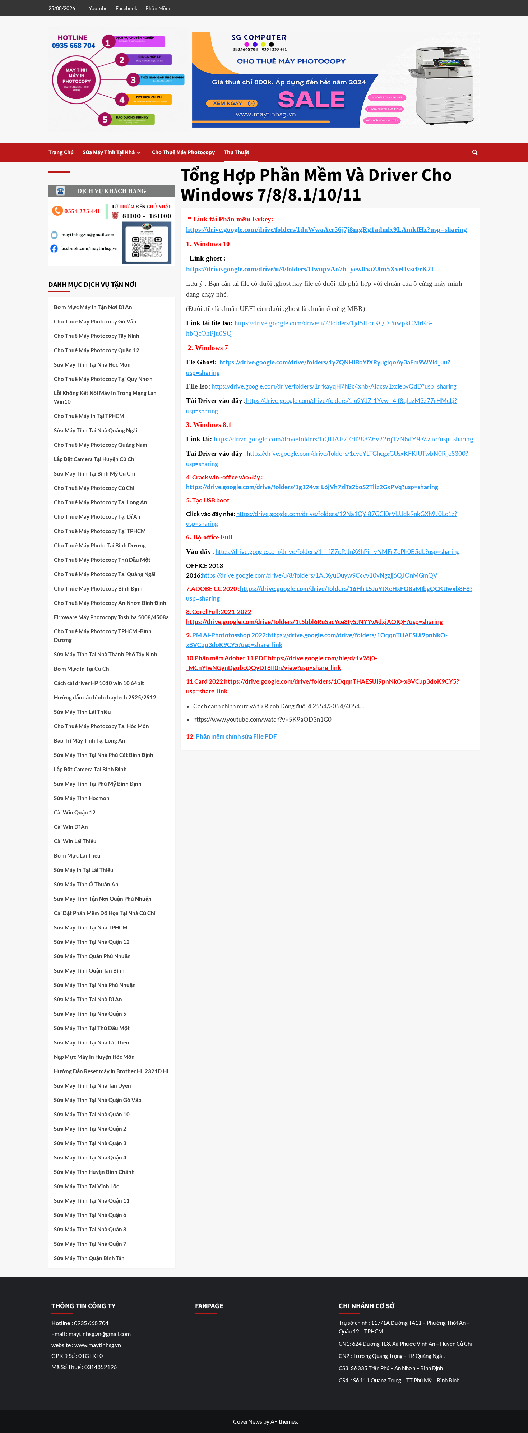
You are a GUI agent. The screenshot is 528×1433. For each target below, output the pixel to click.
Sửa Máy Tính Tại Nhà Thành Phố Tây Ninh (105, 654)
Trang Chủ (61, 152)
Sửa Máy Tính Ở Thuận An (86, 884)
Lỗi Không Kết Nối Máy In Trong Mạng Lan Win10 (105, 397)
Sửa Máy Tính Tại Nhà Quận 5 (90, 1013)
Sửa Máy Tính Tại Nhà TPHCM (91, 927)
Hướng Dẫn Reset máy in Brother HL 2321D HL (112, 1071)
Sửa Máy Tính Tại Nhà (109, 152)
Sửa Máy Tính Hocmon (82, 798)
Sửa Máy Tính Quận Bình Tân (89, 1258)
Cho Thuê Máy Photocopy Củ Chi (94, 487)
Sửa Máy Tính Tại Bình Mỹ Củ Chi (94, 473)
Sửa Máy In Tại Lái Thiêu (84, 870)
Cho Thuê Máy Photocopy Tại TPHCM (100, 531)
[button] (475, 152)
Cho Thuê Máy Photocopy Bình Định (98, 588)
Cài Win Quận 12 (75, 812)
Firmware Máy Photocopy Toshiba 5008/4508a (111, 617)
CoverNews (247, 1421)
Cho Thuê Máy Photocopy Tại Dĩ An (97, 516)
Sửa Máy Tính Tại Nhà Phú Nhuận (95, 985)
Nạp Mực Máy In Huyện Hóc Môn (94, 1056)
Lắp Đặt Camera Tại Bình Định (90, 769)
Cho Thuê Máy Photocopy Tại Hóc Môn (101, 726)
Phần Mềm (157, 8)
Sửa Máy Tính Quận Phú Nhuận (92, 956)
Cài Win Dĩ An (71, 826)
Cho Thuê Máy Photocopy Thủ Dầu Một (102, 559)
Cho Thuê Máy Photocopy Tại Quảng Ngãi (105, 574)
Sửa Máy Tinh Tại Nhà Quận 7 (90, 1243)
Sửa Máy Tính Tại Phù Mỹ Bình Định (98, 783)
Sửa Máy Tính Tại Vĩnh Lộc (86, 1186)
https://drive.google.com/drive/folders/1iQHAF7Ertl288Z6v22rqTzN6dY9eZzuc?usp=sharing (343, 439)
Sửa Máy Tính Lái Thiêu (82, 711)
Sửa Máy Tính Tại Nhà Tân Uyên (92, 1085)
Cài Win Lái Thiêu (75, 841)
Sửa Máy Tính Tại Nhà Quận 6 (90, 1215)
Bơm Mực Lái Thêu (77, 855)
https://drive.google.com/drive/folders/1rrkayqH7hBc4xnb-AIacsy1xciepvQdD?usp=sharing (334, 386)
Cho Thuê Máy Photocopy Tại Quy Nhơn (103, 379)
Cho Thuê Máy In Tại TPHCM (89, 416)
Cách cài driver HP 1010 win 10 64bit (99, 683)
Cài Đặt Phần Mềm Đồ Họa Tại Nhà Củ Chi (105, 913)
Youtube (98, 8)
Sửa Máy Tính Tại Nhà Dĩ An (88, 999)
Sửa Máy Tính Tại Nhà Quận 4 (90, 1157)
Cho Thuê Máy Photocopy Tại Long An (100, 502)
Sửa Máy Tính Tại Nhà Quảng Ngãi (95, 430)
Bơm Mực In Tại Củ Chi (82, 668)
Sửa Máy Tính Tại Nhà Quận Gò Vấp (97, 1100)
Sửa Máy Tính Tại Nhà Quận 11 (92, 1200)
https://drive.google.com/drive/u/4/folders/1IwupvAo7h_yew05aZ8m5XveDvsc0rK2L (311, 269)
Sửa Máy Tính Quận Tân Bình (89, 970)
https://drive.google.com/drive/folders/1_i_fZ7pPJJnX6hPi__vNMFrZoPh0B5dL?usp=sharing (338, 551)
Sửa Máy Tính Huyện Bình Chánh (94, 1171)
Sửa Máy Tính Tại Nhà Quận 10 (92, 1114)
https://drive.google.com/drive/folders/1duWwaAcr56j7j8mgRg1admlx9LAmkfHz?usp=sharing (326, 229)
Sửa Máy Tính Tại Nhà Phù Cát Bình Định (103, 755)
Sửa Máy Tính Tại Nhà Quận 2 (90, 1128)
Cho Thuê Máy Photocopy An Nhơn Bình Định (110, 603)
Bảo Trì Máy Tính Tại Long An (89, 740)
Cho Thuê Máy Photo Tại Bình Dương (100, 545)
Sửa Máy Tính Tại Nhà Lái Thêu (91, 1042)
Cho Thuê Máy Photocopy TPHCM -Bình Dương (103, 635)
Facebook (126, 8)
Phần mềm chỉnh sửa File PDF (236, 736)
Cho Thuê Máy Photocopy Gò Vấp (95, 321)
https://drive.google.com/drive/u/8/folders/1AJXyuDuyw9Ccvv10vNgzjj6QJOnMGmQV (319, 575)
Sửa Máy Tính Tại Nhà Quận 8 (90, 1229)
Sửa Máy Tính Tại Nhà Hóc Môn (92, 364)
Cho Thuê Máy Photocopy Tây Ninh (96, 335)
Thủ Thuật (236, 152)
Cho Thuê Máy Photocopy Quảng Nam (100, 444)
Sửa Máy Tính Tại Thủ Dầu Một (92, 1028)
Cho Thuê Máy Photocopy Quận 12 (96, 350)
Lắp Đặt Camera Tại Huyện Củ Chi (95, 459)
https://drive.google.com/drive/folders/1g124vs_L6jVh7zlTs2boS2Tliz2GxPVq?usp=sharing (312, 487)
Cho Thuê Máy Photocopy (183, 152)
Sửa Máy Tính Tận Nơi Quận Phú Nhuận (103, 898)
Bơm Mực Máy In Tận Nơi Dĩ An (93, 307)
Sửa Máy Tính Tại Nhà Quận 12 (92, 941)
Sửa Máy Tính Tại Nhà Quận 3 (90, 1143)
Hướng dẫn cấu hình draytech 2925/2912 (105, 697)
